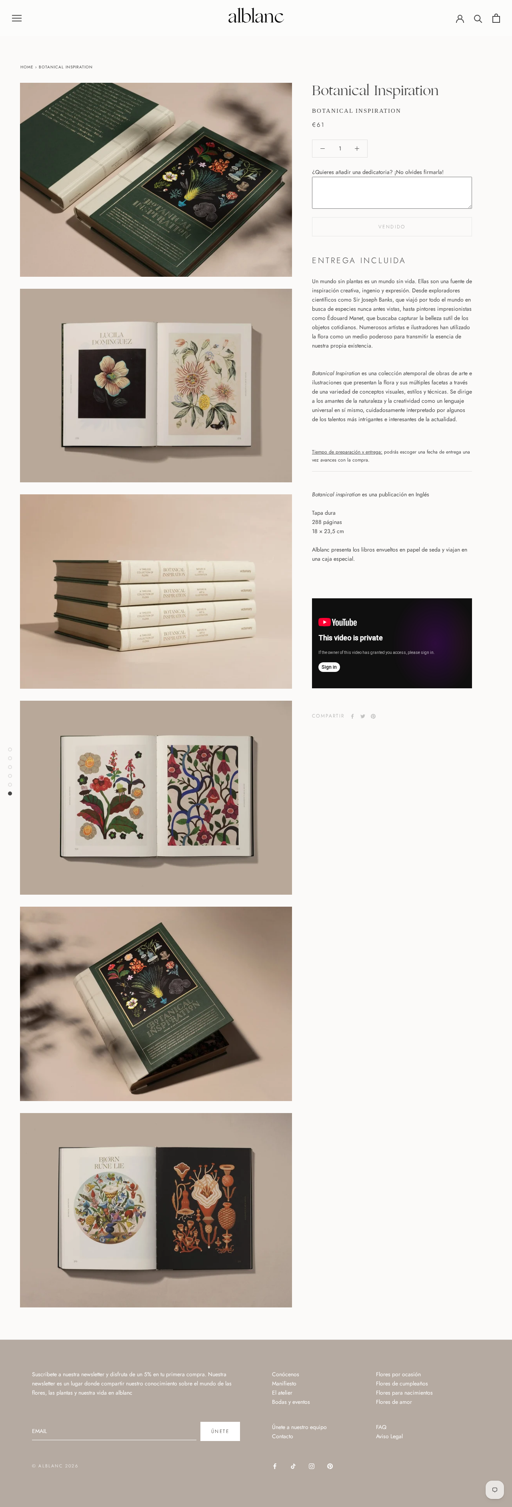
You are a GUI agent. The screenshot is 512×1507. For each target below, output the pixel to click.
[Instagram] (311, 1465)
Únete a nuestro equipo (299, 1427)
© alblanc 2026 (55, 1466)
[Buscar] (478, 18)
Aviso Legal (389, 1436)
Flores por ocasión (398, 1374)
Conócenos (285, 1374)
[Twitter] (362, 716)
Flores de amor (394, 1402)
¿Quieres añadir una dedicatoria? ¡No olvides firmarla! (378, 172)
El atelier (282, 1393)
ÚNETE (220, 1431)
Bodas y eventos (291, 1402)
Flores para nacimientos (404, 1393)
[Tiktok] (293, 1465)
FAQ (381, 1427)
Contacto (282, 1436)
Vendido (392, 226)
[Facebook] (352, 716)
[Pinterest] (373, 716)
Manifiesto (284, 1383)
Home (27, 67)
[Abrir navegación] (17, 17)
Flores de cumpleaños (402, 1383)
